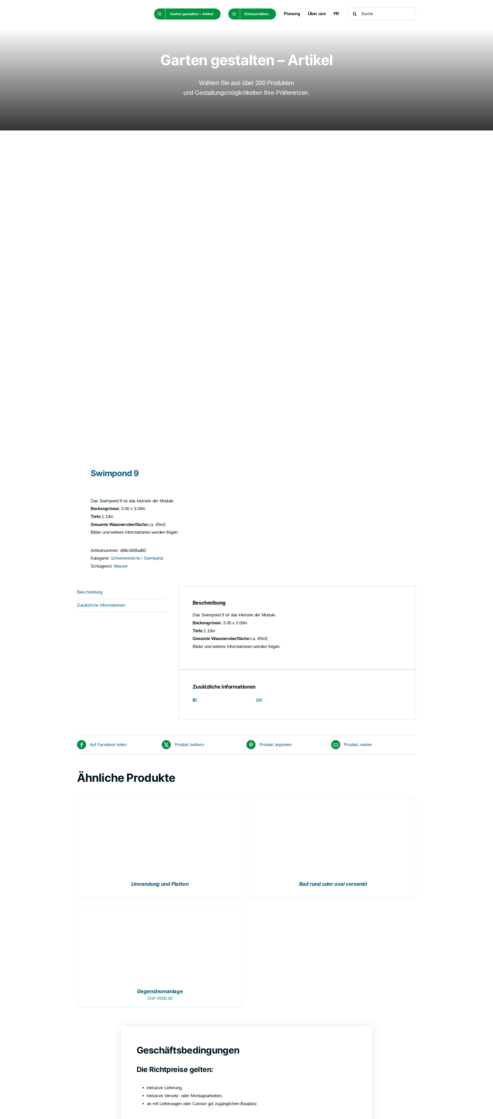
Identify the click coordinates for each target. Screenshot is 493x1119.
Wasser (121, 566)
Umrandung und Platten (160, 884)
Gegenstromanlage (160, 991)
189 (258, 700)
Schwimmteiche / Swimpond (137, 558)
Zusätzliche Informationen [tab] (101, 605)
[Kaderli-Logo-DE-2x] (111, 8)
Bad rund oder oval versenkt (333, 884)
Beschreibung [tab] (89, 592)
